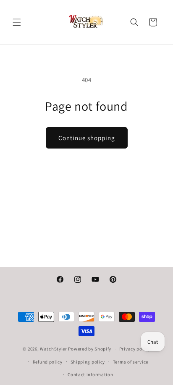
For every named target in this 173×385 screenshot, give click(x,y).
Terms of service (130, 362)
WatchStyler (53, 349)
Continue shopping (86, 138)
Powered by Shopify (89, 349)
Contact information (90, 374)
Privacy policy (134, 349)
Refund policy (48, 362)
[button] (17, 22)
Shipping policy (88, 362)
